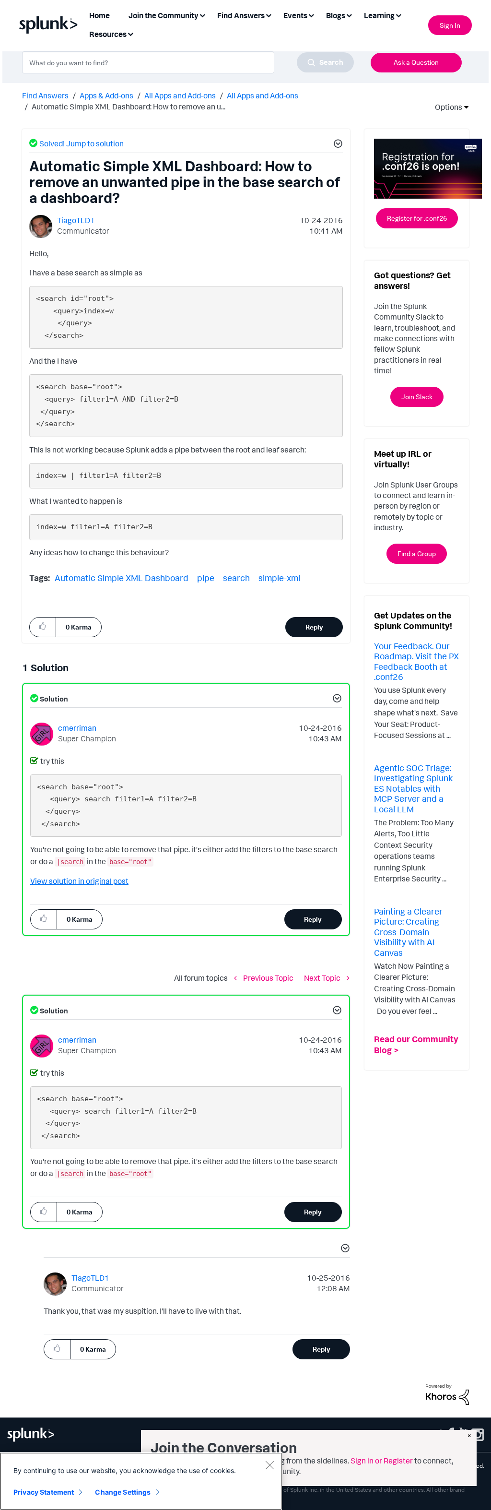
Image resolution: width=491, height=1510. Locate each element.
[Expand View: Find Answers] (268, 15)
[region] (141, 1481)
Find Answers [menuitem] (241, 15)
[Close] (269, 1465)
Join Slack (417, 396)
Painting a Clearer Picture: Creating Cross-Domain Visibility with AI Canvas (408, 932)
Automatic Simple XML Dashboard (121, 577)
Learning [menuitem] (379, 15)
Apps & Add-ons (106, 95)
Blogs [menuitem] (335, 15)
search (236, 577)
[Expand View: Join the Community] (202, 15)
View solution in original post (79, 881)
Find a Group (416, 553)
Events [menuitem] (295, 15)
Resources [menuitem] (108, 34)
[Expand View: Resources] (130, 33)
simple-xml (279, 577)
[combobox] (188, 62)
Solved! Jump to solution (81, 143)
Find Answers (45, 95)
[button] (336, 145)
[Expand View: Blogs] (349, 15)
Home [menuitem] (99, 15)
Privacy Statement (43, 1492)
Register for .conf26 (417, 218)
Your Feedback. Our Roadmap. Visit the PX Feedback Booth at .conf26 (416, 661)
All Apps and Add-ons (180, 95)
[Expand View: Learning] (398, 15)
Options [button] (445, 107)
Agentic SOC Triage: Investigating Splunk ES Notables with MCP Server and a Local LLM (413, 788)
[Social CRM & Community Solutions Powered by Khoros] (447, 1394)
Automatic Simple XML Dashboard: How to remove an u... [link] (128, 106)
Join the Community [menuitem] (164, 15)
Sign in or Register (382, 1460)
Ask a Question (416, 62)
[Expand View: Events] (311, 15)
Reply (314, 627)
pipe (205, 577)
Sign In (450, 25)
